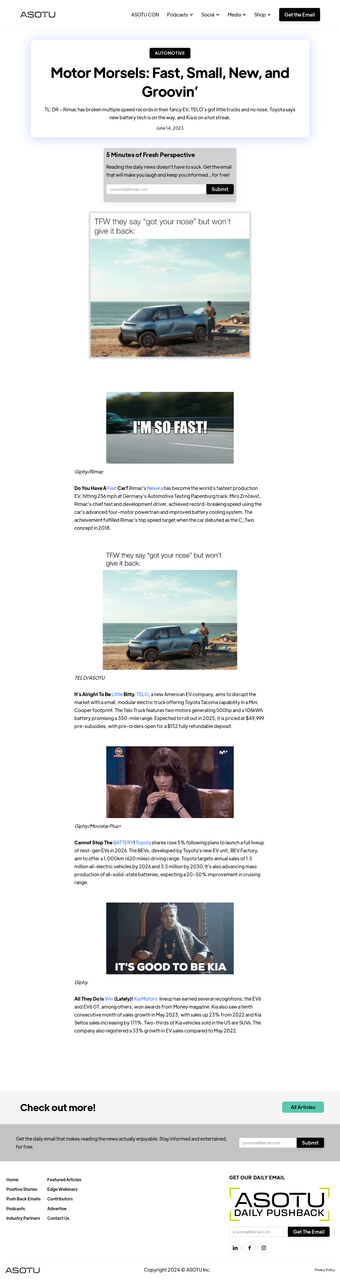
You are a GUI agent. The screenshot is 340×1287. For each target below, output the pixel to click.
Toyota (143, 842)
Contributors (60, 1198)
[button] (180, 14)
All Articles (303, 1107)
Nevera (155, 488)
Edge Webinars (62, 1189)
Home (12, 1179)
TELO (142, 694)
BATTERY (123, 842)
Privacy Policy (325, 1270)
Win (109, 999)
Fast (112, 488)
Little (117, 694)
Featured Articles (64, 1179)
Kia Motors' (146, 999)
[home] (38, 14)
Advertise (56, 1208)
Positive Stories (21, 1189)
